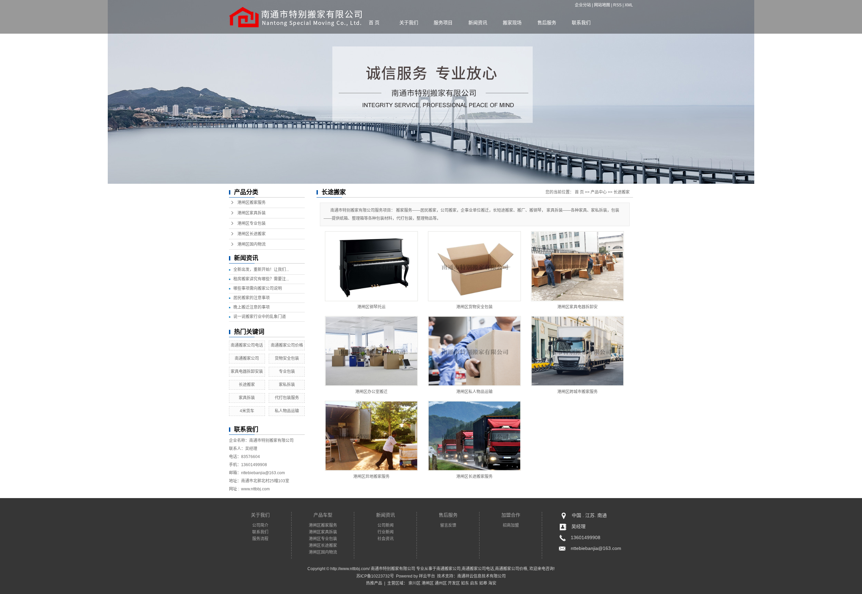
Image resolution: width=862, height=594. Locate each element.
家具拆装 (247, 397)
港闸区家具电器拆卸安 (577, 307)
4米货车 (247, 411)
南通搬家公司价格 (287, 345)
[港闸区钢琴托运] (371, 266)
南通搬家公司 (247, 358)
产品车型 (322, 515)
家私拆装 (287, 384)
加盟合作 (510, 515)
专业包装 (287, 371)
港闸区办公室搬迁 (371, 391)
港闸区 (428, 583)
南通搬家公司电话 (247, 345)
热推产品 (374, 583)
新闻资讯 (477, 22)
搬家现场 (512, 22)
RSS (617, 5)
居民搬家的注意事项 (251, 297)
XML (629, 5)
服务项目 (443, 22)
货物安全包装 (287, 358)
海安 (492, 583)
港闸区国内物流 (251, 244)
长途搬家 (247, 384)
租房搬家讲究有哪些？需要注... (261, 279)
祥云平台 (427, 576)
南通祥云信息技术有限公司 (481, 576)
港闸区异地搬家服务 (371, 476)
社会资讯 (385, 538)
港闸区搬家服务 (251, 202)
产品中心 (599, 192)
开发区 (454, 583)
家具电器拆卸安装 (247, 371)
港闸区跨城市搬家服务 (577, 391)
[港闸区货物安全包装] (474, 266)
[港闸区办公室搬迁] (371, 351)
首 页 (374, 22)
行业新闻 (385, 532)
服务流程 (260, 538)
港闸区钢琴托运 (371, 307)
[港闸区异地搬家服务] (371, 436)
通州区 (441, 583)
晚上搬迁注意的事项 (251, 307)
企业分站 (583, 5)
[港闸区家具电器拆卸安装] (577, 266)
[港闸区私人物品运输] (474, 351)
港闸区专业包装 (251, 223)
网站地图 (602, 5)
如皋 (483, 583)
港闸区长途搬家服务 (474, 476)
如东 (465, 583)
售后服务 (546, 22)
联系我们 (581, 22)
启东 (474, 583)
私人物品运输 (287, 411)
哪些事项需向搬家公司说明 (257, 288)
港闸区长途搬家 (251, 234)
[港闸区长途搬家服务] (474, 436)
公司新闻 (385, 525)
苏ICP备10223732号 (375, 576)
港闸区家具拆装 (251, 213)
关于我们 (408, 22)
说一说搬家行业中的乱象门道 (259, 316)
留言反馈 (448, 525)
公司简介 (260, 525)
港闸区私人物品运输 (474, 391)
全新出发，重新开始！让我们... (261, 269)
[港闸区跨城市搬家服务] (577, 351)
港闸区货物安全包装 (474, 307)
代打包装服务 (287, 397)
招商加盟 (511, 525)
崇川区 (414, 583)
